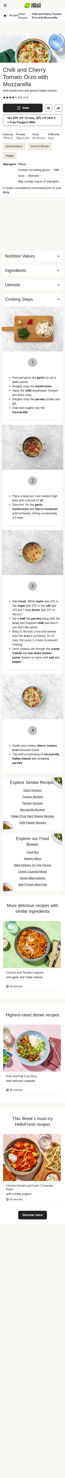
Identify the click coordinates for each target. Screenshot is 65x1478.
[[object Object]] (48, 108)
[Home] (5, 15)
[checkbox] (4, 97)
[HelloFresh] (32, 5)
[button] (32, 270)
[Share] (58, 108)
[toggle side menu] (5, 5)
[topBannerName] (32, 27)
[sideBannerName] (32, 224)
